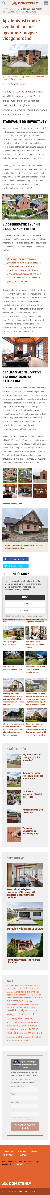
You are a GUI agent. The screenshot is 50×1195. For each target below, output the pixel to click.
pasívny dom (35, 1005)
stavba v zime (26, 1023)
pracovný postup (27, 1007)
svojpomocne (22, 1025)
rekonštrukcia (29, 1014)
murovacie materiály (23, 998)
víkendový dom (26, 1037)
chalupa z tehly (30, 985)
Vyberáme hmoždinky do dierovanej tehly (30, 831)
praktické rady (15, 1010)
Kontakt (19, 1164)
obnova (27, 1005)
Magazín (12, 9)
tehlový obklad (35, 1033)
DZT (20, 989)
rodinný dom (20, 84)
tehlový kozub (23, 1033)
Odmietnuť (25, 604)
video (19, 1037)
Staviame (21, 1151)
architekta (19, 169)
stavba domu (14, 1022)
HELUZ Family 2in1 (26, 395)
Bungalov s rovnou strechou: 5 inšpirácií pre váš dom (32, 776)
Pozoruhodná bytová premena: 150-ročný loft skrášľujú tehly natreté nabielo (21, 893)
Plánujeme (7, 1151)
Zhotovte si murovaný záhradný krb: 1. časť (32, 794)
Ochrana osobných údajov (34, 616)
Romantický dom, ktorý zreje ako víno (23, 961)
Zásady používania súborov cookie (16, 616)
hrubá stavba (33, 988)
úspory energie (22, 1040)
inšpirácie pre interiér (27, 992)
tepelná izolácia (11, 1037)
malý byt (32, 995)
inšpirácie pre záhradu (16, 995)
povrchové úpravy (13, 1007)
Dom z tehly (25, 3)
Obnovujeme (8, 1155)
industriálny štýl (11, 992)
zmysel (36, 1037)
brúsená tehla (13, 985)
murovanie (37, 997)
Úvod (4, 9)
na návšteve (9, 84)
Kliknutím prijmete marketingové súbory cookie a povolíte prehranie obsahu (25, 1064)
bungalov (23, 985)
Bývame (34, 1151)
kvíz (28, 995)
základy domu (11, 1040)
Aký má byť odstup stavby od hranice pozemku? (31, 758)
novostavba (28, 1002)
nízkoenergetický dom (15, 1005)
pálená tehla (16, 1015)
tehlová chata (24, 1029)
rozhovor (30, 1018)
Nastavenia (24, 611)
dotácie (16, 989)
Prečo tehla (28, 1011)
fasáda (23, 989)
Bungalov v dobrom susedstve (25, 928)
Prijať (25, 597)
